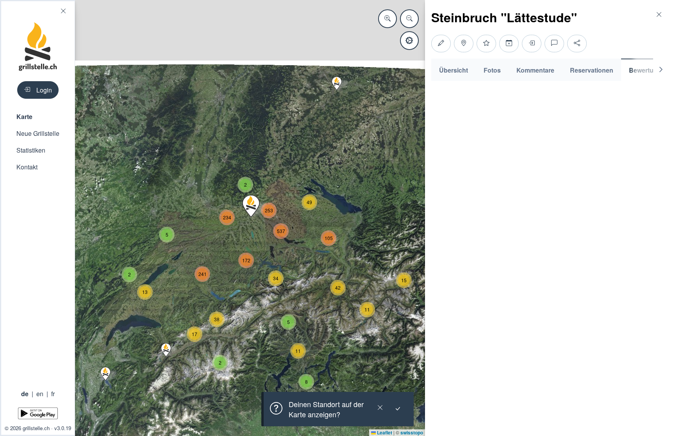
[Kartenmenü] (409, 40)
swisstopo (411, 432)
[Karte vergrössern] (387, 18)
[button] (38, 116)
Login (44, 89)
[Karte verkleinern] (409, 18)
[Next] (661, 70)
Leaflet (384, 432)
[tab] (453, 70)
